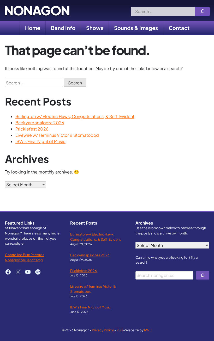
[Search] (202, 11)
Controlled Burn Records (24, 254)
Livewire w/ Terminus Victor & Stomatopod (57, 135)
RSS (119, 330)
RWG (148, 330)
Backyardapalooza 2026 (39, 122)
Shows (94, 27)
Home (32, 27)
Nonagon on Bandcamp (24, 260)
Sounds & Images (136, 27)
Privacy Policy (103, 330)
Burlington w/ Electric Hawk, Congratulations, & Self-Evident (74, 116)
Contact (179, 27)
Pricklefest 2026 (32, 129)
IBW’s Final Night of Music (40, 141)
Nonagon (37, 10)
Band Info (63, 27)
